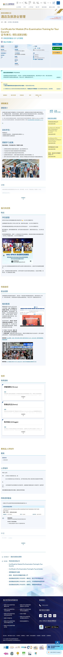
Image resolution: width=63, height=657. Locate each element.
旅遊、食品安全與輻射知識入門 (18, 575)
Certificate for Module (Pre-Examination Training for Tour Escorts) (26, 565)
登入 (54, 3)
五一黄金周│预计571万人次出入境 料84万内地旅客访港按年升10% (21, 361)
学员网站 (38, 3)
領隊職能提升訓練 (14, 572)
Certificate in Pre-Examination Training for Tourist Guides (26, 569)
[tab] (23, 103)
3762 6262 (45, 605)
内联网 (27, 635)
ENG (20, 2)
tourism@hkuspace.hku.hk (39, 57)
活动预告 (26, 3)
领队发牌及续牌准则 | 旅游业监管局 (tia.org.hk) (35, 119)
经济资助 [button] (2, 55)
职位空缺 (5, 635)
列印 (39, 48)
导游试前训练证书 (14, 561)
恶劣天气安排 (45, 3)
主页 (2, 22)
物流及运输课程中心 (24, 621)
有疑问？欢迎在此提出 (38, 59)
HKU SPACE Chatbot (55, 652)
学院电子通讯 (57, 111)
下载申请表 (10, 541)
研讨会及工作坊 (30, 2)
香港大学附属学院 (8, 618)
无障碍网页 (49, 635)
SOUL (41, 2)
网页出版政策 (32, 635)
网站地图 (43, 635)
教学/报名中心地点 (11, 635)
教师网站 (23, 635)
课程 (5, 22)
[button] (50, 3)
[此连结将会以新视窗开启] (48, 627)
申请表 (35, 46)
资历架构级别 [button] (3, 53)
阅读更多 (59, 77)
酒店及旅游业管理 (13, 16)
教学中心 (34, 3)
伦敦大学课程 (23, 613)
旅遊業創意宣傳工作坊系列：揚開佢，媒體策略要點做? (25, 584)
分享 (35, 48)
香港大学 (17, 3)
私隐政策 (38, 635)
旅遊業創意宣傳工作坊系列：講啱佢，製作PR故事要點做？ (26, 578)
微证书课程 (7, 42)
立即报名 (57, 44)
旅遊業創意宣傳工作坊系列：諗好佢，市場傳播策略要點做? (27, 581)
